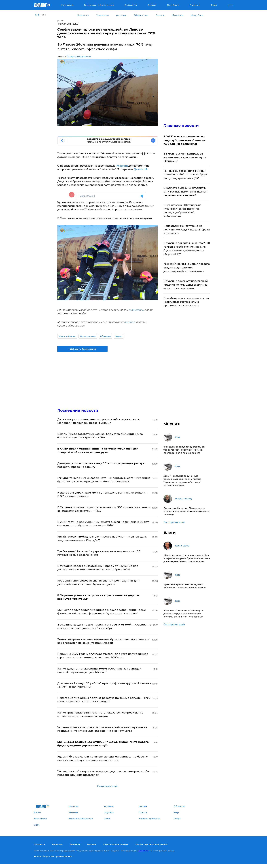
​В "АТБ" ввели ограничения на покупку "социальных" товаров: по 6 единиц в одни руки (184, 140)
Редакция (57, 844)
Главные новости (181, 125)
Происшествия (87, 336)
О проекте (39, 844)
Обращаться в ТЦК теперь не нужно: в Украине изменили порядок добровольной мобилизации (182, 211)
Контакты (75, 844)
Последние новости (77, 410)
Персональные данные (115, 844)
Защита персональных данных (151, 844)
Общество (105, 336)
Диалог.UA (141, 169)
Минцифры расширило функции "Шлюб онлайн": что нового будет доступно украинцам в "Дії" (185, 174)
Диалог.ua (143, 850)
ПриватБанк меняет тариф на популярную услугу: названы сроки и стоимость (186, 229)
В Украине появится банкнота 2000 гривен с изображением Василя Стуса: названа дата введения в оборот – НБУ (186, 249)
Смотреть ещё (107, 786)
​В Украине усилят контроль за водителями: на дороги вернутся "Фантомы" (185, 157)
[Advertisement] (107, 377)
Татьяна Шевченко (78, 56)
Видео (118, 336)
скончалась (136, 309)
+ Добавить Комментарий (82, 349)
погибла (129, 322)
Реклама (91, 844)
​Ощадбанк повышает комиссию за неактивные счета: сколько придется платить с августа (186, 302)
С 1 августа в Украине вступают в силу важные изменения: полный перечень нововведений (185, 191)
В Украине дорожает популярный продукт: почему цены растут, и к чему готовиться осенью (185, 285)
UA (37, 15)
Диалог (60, 20)
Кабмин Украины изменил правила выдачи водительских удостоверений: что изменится (186, 267)
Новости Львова (67, 336)
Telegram (122, 165)
